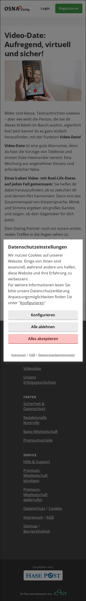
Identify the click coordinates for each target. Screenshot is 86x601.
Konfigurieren (32, 302)
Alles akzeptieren (43, 338)
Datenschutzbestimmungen (56, 355)
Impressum (18, 355)
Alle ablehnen (43, 326)
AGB (32, 355)
